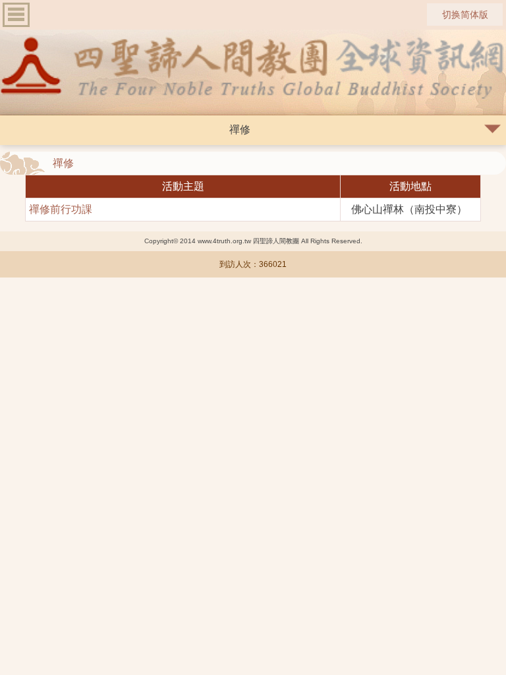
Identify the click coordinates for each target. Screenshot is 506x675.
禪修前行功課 (60, 209)
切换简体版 (465, 14)
